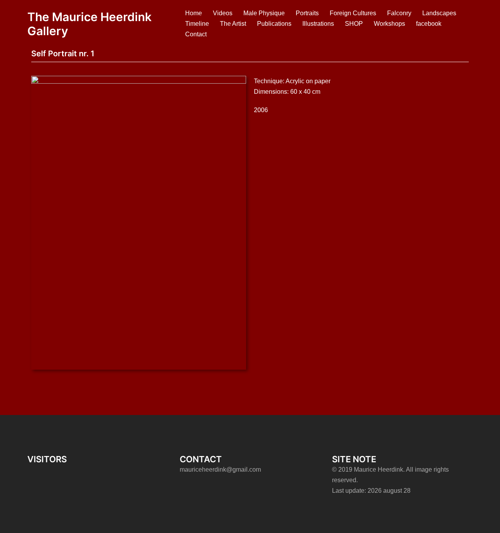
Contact (196, 34)
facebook (428, 23)
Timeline (197, 23)
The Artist (233, 23)
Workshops (389, 23)
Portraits (307, 13)
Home (193, 13)
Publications (274, 23)
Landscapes (439, 13)
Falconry (399, 13)
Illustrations (318, 23)
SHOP (354, 23)
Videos (222, 13)
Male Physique (264, 13)
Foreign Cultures (353, 13)
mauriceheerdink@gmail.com (220, 469)
